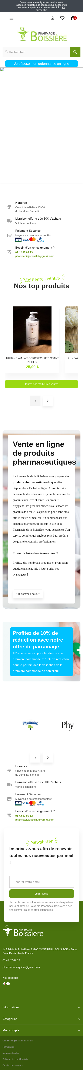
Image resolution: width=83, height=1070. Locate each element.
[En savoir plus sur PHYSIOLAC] (30, 726)
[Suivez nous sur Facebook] (4, 994)
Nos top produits (41, 282)
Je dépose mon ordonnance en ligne (41, 63)
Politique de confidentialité (16, 1059)
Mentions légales (11, 1053)
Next (48, 757)
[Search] (75, 52)
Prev (35, 757)
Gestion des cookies (13, 1065)
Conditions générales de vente (18, 1041)
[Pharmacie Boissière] (41, 34)
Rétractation (8, 1047)
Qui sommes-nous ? (28, 593)
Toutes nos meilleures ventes (41, 384)
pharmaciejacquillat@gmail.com (21, 967)
